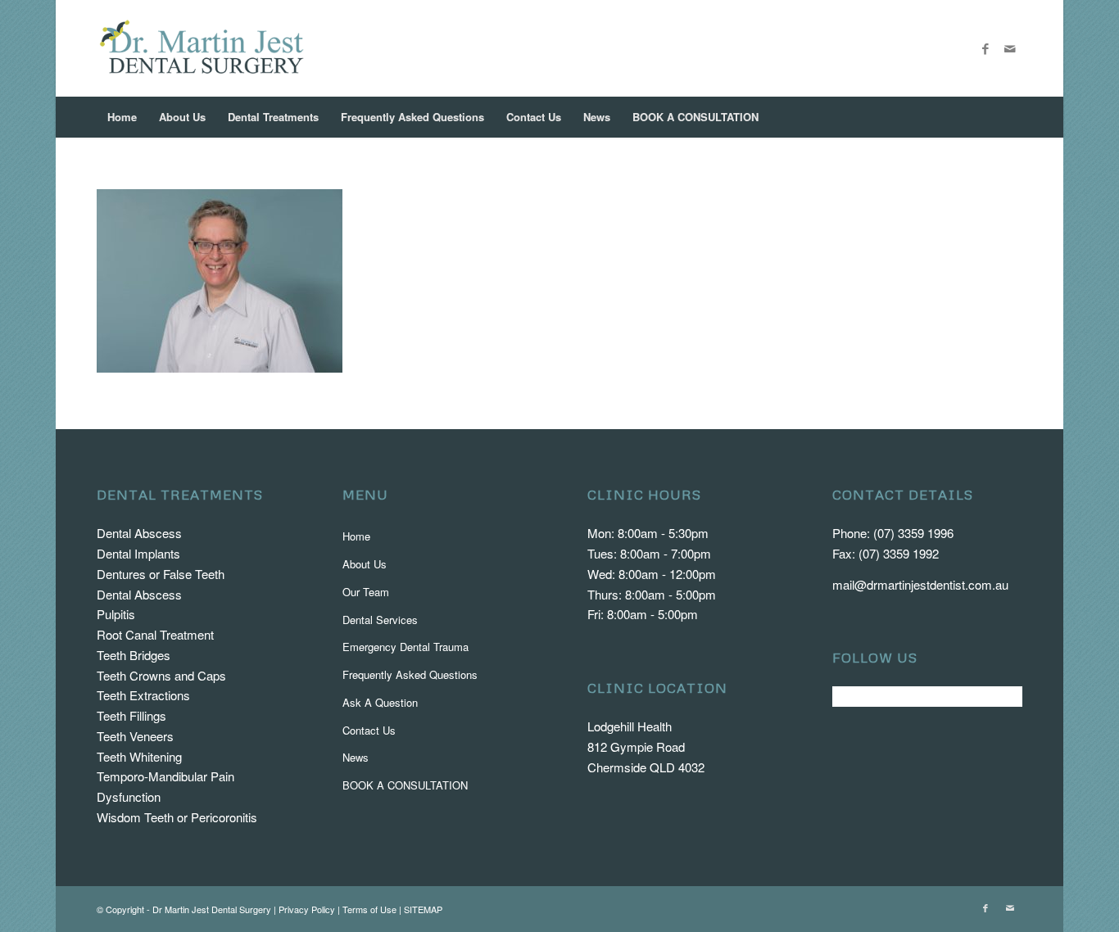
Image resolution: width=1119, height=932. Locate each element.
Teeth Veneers (135, 735)
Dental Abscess (139, 532)
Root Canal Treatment (155, 634)
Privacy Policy (307, 909)
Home (356, 536)
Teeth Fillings (131, 715)
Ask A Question (380, 702)
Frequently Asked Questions (410, 674)
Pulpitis (116, 613)
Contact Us (369, 730)
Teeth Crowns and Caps (161, 675)
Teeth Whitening (139, 756)
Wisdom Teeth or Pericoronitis (177, 817)
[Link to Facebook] (985, 48)
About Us (364, 564)
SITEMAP (423, 909)
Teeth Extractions (143, 695)
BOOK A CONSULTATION (405, 785)
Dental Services (380, 619)
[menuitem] (122, 117)
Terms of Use (369, 909)
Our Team (365, 591)
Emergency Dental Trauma (405, 646)
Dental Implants (138, 553)
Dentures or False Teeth (160, 573)
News (355, 757)
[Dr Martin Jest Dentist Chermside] (202, 48)
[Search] (1011, 117)
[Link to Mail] (1010, 48)
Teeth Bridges (133, 654)
